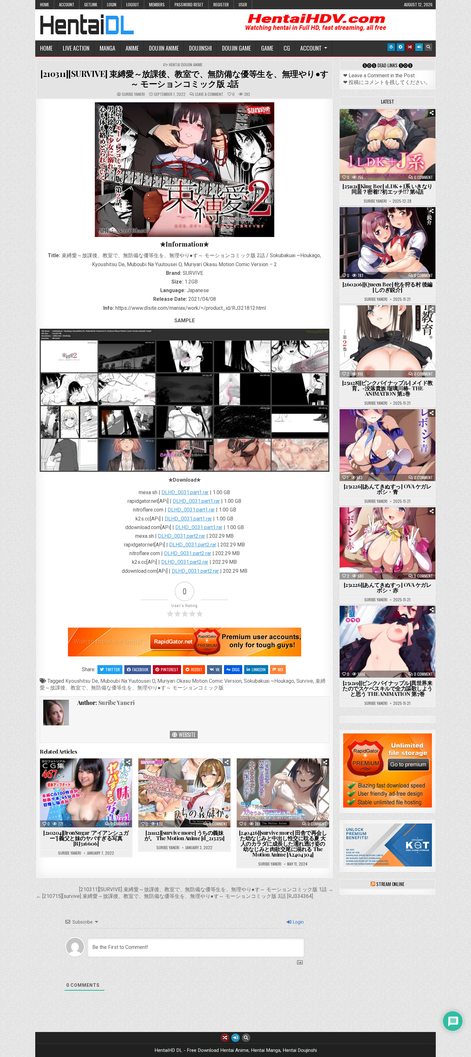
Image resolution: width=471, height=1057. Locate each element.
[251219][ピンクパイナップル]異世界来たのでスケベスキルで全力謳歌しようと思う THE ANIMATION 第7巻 (388, 688)
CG (287, 48)
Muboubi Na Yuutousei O (127, 681)
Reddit (196, 669)
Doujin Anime (164, 48)
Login (111, 4)
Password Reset (189, 4)
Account (66, 4)
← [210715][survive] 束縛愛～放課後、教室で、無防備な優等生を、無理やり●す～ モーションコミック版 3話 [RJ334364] (174, 896)
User (243, 4)
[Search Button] (428, 47)
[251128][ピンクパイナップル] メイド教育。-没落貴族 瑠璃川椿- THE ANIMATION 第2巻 (387, 388)
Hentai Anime (376, 125)
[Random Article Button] (410, 47)
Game (267, 48)
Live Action (76, 48)
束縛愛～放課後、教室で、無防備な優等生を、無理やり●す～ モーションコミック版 (183, 684)
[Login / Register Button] (419, 47)
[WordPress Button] (391, 47)
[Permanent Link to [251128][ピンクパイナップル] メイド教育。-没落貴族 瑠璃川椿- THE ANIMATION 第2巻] (387, 341)
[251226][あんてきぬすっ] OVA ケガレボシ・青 (388, 489)
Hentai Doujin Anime (185, 65)
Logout (132, 4)
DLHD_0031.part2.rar (181, 536)
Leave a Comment (209, 94)
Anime (132, 48)
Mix (280, 669)
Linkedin (259, 669)
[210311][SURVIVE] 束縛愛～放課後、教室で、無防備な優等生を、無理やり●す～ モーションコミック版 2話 (184, 78)
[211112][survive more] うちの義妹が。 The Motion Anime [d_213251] (185, 835)
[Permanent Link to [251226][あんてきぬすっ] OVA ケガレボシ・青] (387, 445)
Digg (236, 669)
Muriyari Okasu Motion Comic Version (199, 681)
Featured (407, 125)
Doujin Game (236, 48)
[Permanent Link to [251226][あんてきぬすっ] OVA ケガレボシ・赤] (387, 543)
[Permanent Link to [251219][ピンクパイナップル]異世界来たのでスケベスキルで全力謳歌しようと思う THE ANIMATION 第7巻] (387, 642)
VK (217, 669)
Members (157, 4)
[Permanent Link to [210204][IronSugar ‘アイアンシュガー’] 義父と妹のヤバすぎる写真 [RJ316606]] (86, 792)
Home (44, 4)
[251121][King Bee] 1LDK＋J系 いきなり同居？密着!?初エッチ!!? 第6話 (388, 188)
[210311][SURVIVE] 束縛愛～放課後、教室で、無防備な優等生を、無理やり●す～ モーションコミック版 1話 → (206, 889)
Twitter (112, 669)
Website (186, 735)
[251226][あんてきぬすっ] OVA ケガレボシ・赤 (388, 587)
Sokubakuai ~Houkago (269, 681)
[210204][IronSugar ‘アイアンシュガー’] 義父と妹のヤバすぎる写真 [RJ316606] (86, 838)
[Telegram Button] (400, 47)
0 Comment (120, 824)
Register (221, 4)
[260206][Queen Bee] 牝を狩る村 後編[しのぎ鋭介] (388, 287)
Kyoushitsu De (81, 681)
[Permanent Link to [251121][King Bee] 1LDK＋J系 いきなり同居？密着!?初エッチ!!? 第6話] (387, 145)
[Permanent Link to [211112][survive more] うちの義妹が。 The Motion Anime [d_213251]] (184, 792)
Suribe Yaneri (133, 94)
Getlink (90, 4)
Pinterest (169, 669)
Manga (107, 48)
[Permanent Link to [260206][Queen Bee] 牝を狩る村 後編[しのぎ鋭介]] (387, 243)
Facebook (140, 669)
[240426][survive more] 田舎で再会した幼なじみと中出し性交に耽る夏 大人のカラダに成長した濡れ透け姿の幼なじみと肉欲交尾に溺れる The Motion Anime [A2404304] (283, 843)
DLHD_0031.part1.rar (185, 492)
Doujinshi (200, 48)
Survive (304, 681)
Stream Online (390, 883)
